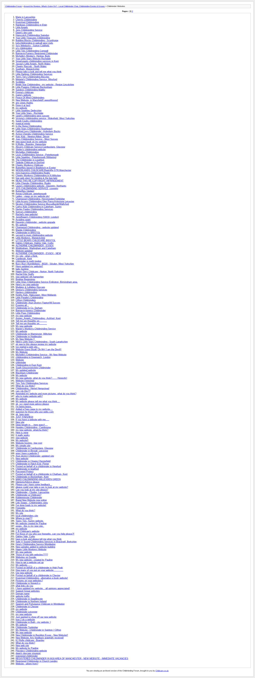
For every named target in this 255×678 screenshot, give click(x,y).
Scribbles (20, 82)
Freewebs (20, 508)
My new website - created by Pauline (34, 560)
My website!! (22, 440)
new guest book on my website (31, 141)
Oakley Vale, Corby (25, 536)
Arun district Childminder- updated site (35, 456)
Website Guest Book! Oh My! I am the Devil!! (38, 349)
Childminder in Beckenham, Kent (32, 476)
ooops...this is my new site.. (30, 526)
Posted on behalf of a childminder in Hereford (38, 466)
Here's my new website (27, 284)
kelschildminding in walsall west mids (34, 43)
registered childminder (27, 656)
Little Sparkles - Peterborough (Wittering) (36, 157)
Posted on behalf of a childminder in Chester (38, 575)
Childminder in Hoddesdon (29, 336)
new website (22, 437)
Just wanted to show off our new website (36, 617)
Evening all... (22, 305)
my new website (24, 315)
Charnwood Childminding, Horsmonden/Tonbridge (40, 199)
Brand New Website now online (31, 500)
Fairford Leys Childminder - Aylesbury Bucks (38, 131)
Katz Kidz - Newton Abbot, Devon (32, 136)
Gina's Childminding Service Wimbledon (36, 544)
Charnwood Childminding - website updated (37, 227)
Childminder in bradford (27, 469)
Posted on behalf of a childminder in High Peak (39, 567)
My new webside (24, 326)
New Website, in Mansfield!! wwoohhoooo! (37, 100)
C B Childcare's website (27, 531)
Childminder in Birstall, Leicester (32, 450)
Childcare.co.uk (162, 671)
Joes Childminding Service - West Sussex (37, 139)
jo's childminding (24, 48)
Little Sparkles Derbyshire (28, 110)
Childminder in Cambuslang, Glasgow (34, 448)
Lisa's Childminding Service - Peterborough (37, 154)
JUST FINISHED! (24, 417)
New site (20, 422)
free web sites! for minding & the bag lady (36, 178)
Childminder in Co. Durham (29, 308)
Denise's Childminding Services (31, 289)
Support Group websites (28, 591)
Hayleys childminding (26, 292)
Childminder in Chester (27, 606)
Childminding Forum (13, 6)
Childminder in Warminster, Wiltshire (34, 334)
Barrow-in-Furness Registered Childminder (37, 53)
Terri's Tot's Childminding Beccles (32, 76)
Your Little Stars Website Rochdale (33, 58)
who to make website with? (29, 396)
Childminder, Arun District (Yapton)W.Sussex (38, 302)
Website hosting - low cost (29, 443)
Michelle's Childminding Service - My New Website (41, 354)
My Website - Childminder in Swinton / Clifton (38, 630)
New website (22, 458)
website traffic (23, 596)
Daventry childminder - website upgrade (35, 222)
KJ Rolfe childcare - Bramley (30, 640)
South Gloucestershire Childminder (33, 367)
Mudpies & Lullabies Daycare (30, 287)
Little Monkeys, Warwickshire (30, 238)
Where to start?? (24, 518)
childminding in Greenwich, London (33, 357)
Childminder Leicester (26, 611)
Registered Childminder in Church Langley (37, 661)
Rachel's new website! (27, 214)
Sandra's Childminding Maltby (30, 89)
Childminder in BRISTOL (28, 232)
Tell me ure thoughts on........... (31, 321)
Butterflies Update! (25, 191)
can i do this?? (23, 391)
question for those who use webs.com (35, 412)
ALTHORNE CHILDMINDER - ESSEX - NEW (38, 253)
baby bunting (22, 269)
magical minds (23, 123)
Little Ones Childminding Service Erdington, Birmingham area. (47, 282)
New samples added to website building (35, 547)
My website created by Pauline (31, 523)
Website (20, 360)
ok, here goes (22, 414)
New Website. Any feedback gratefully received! (40, 637)
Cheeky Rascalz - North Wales (31, 66)
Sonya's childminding (26, 212)
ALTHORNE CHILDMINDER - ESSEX (35, 245)
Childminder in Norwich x (28, 583)
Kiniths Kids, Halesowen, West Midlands (36, 295)
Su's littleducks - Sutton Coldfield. (33, 45)
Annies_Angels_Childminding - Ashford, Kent (38, 318)
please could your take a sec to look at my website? (42, 487)
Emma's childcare (24, 92)
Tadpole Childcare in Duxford (30, 162)
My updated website (26, 370)
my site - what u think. (27, 256)
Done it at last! (23, 105)
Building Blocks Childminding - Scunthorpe (37, 40)
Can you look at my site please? (32, 489)
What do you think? (25, 386)
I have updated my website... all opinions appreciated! (43, 588)
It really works (23, 435)
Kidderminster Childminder (29, 497)
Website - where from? (27, 663)
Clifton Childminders (26, 300)
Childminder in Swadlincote (29, 598)
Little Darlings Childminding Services (34, 74)
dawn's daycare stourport (28, 653)
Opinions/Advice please (27, 482)
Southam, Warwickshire (27, 69)
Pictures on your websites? (29, 580)
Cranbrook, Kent (24, 258)
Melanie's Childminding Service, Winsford (36, 79)
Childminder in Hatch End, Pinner (32, 463)
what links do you (24, 586)
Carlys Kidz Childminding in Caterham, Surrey (39, 206)
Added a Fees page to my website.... (34, 409)
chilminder (21, 362)
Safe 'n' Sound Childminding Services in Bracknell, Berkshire (46, 541)
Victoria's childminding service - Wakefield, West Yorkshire (45, 118)
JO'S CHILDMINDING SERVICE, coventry (37, 188)
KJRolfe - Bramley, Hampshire (31, 144)
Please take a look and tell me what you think (38, 71)
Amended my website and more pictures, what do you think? (46, 393)
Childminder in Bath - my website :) (33, 622)
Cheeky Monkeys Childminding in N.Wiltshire (38, 175)
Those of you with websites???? (32, 554)
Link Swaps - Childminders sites (32, 502)
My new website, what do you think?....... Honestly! (41, 378)
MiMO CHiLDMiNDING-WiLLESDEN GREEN (38, 479)
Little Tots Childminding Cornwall (32, 51)
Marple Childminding (26, 230)
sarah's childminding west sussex (32, 115)
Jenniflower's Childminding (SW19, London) (37, 217)
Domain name (22, 593)
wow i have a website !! (27, 453)
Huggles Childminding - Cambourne (33, 427)
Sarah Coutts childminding (29, 121)
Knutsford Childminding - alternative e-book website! (42, 578)
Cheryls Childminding (26, 19)
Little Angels (22, 27)
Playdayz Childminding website (31, 650)
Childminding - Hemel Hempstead (32, 388)
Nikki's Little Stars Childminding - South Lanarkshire (42, 341)
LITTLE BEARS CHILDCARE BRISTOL (36, 240)
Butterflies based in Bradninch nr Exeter (36, 167)
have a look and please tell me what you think (39, 539)
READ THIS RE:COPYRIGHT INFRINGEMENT (39, 180)
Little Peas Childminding (28, 313)
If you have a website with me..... (32, 419)
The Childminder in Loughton (30, 160)
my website (21, 108)
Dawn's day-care (24, 32)
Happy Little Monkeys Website (31, 549)
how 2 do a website (25, 619)
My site (19, 513)
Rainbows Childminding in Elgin (31, 25)
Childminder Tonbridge (27, 627)
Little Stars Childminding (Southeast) (34, 128)
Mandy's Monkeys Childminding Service (36, 328)
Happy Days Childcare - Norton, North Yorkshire (39, 271)
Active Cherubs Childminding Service (34, 134)
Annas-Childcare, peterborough (31, 193)
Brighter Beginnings (25, 279)
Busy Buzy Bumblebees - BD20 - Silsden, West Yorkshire (45, 263)
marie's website (23, 95)
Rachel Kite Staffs (25, 274)
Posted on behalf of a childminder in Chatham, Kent (41, 474)
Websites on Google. (26, 557)
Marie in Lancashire (25, 17)
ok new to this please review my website (36, 344)
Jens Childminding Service (29, 30)
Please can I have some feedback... (34, 484)
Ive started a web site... (27, 347)
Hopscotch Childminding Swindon (32, 35)
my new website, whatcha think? (32, 430)
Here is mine (22, 432)
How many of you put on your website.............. (39, 570)
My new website (24, 552)
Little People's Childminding (29, 297)
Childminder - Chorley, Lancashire (32, 492)
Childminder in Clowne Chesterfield (33, 461)
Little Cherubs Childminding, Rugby (33, 183)
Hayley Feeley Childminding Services (34, 209)
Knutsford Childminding (27, 22)
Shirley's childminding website (31, 149)
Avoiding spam (23, 219)
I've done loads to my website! (31, 505)
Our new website (24, 573)
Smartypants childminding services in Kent (37, 61)
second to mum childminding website (34, 235)
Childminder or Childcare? (28, 495)
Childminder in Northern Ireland (31, 601)
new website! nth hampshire (30, 276)
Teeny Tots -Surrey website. (30, 521)
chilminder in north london (28, 261)
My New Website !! (25, 339)
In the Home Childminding (28, 126)
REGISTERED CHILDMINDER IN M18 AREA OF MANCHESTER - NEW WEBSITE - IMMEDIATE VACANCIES (72, 658)
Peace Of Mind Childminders (30, 97)
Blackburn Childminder (27, 373)
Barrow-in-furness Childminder (31, 310)
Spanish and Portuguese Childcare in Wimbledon (40, 604)
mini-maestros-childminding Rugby (33, 173)
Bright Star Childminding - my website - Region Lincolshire (45, 84)
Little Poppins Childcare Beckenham (34, 87)
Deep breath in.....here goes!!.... (32, 424)
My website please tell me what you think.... (38, 401)
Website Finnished (25, 380)
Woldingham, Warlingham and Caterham (36, 248)
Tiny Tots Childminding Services (32, 383)
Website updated (24, 250)
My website (21, 225)
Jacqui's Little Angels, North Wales (33, 64)
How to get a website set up (30, 562)
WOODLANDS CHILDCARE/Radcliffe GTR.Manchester (43, 170)
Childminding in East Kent (29, 365)
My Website (22, 352)
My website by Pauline (27, 648)
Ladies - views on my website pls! (33, 196)
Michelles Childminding (27, 152)
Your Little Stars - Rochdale (29, 113)
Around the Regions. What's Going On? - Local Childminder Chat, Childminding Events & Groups (64, 6)
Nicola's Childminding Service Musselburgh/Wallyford (42, 204)
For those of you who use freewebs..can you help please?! (45, 534)
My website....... (24, 565)
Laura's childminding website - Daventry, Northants (41, 186)
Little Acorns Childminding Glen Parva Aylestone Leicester (45, 201)
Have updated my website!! (29, 266)
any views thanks (24, 102)
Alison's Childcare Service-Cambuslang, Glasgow (40, 147)
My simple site (23, 445)
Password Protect (24, 471)
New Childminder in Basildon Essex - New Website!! (42, 635)
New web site (22, 645)
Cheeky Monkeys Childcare (29, 165)
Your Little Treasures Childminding (33, 38)
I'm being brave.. (24, 406)
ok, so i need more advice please (32, 404)
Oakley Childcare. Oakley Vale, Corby (35, 243)
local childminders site (27, 515)
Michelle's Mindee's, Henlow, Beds (33, 56)
